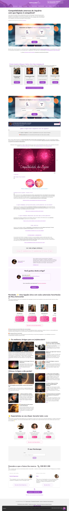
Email (25, 452)
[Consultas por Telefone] (17, 71)
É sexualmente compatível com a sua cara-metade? (34, 230)
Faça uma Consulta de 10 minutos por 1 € (34, 87)
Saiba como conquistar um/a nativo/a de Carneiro (34, 211)
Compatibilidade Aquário (37, 251)
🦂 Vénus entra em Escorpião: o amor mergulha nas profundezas (53, 374)
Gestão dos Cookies (32, 504)
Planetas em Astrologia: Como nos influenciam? (26, 362)
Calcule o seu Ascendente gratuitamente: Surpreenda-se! (20, 352)
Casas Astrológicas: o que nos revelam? (52, 362)
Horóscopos (15, 6)
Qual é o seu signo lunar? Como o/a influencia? (53, 352)
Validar (34, 42)
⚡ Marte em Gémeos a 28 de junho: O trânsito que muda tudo (26, 394)
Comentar (34, 287)
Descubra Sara (47, 484)
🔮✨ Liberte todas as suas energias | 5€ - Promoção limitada (32, 319)
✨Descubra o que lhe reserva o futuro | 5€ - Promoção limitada (44, 319)
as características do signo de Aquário (53, 50)
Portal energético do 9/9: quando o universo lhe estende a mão (20, 386)
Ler (9, 359)
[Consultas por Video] (55, 71)
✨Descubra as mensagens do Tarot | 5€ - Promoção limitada (19, 319)
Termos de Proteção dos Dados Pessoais (44, 504)
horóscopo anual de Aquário (29, 52)
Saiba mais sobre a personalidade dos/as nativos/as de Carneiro (34, 200)
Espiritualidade (41, 6)
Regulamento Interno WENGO (23, 504)
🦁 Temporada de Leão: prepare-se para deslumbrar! (26, 405)
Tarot (30, 6)
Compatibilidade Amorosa (26, 251)
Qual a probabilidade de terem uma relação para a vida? (34, 242)
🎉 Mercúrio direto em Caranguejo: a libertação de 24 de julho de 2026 (53, 395)
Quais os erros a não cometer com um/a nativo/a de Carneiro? (34, 220)
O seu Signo (23, 36)
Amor (46, 6)
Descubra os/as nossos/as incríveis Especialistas (34, 494)
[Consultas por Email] (42, 71)
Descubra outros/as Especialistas (34, 325)
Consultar (55, 6)
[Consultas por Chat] (30, 71)
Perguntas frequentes (35, 501)
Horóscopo (46, 251)
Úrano (56, 49)
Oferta (50, 6)
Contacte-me (57, 124)
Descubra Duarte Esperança (21, 484)
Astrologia (25, 6)
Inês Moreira (24, 20)
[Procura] (58, 6)
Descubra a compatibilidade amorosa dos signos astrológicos (53, 343)
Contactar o (33, 492)
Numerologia (34, 6)
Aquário (50, 251)
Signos (20, 6)
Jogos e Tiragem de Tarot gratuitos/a (46, 501)
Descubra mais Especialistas (34, 442)
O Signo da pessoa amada (40, 36)
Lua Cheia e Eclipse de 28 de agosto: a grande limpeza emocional (52, 384)
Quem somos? (28, 501)
